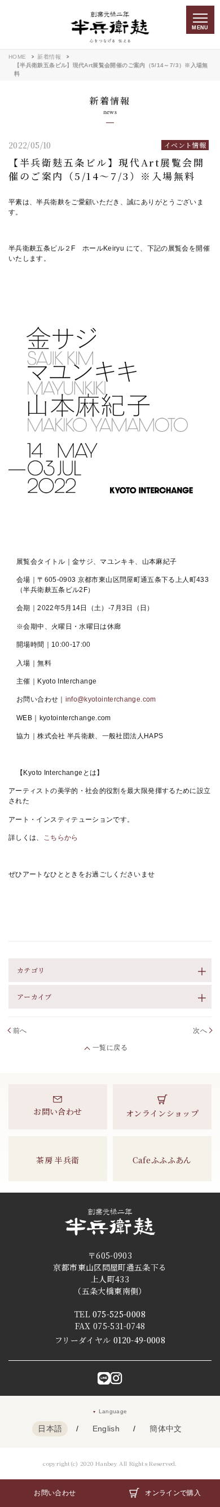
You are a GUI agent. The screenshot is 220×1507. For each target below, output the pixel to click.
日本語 (50, 1428)
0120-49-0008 (139, 1340)
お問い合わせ (55, 1493)
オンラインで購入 (173, 1493)
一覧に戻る (110, 1048)
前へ (20, 1031)
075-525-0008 (119, 1314)
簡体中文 (165, 1428)
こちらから (60, 838)
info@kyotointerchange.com (110, 699)
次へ (200, 1031)
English (106, 1428)
